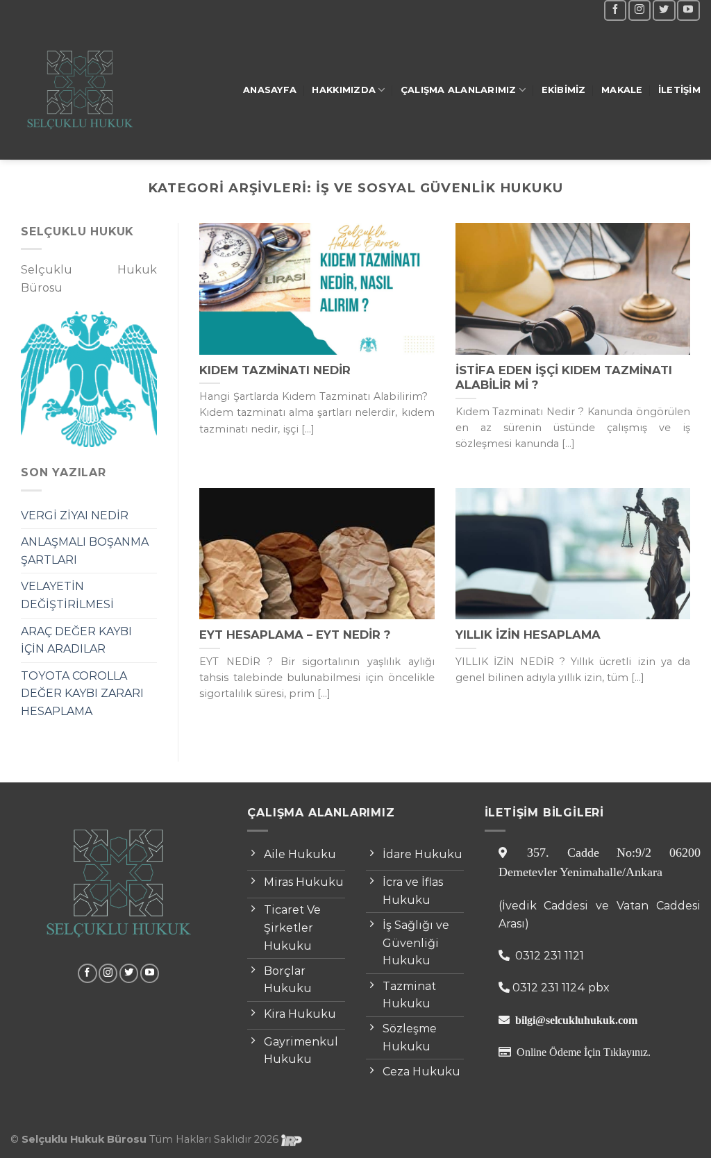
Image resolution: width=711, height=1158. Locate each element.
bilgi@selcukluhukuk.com (576, 1019)
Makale (622, 90)
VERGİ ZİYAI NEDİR (74, 515)
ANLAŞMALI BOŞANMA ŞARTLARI (85, 551)
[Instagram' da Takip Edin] (639, 10)
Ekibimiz (564, 90)
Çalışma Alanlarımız (459, 90)
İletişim (679, 90)
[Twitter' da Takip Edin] (664, 10)
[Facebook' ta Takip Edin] (615, 10)
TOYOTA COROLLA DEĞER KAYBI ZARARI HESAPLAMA (82, 693)
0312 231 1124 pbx (561, 987)
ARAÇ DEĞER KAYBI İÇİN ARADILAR (76, 640)
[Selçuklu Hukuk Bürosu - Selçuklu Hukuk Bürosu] (79, 91)
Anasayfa (269, 90)
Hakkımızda (344, 90)
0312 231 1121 (548, 955)
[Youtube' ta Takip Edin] (688, 10)
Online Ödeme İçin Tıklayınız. (584, 1051)
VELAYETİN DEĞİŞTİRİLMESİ (67, 595)
